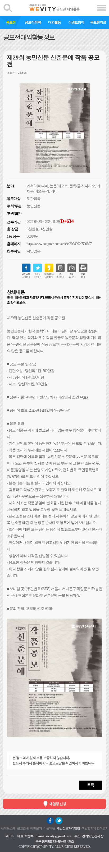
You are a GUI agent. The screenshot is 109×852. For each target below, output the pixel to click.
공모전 (11, 22)
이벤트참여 (76, 22)
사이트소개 (8, 828)
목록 (90, 785)
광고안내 (23, 828)
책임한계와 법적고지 (94, 828)
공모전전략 (33, 22)
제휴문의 (36, 828)
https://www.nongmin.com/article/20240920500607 (59, 244)
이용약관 (49, 828)
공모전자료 (98, 22)
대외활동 (54, 22)
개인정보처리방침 (68, 828)
